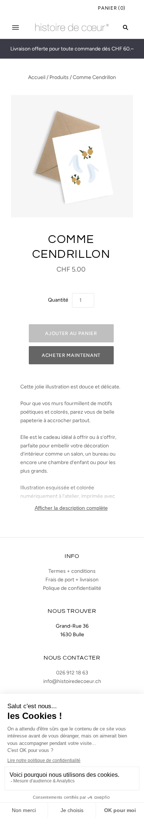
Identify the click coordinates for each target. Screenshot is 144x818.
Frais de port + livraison (72, 579)
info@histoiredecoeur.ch (72, 681)
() (112, 8)
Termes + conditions (72, 571)
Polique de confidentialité (72, 588)
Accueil (36, 77)
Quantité (58, 300)
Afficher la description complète (71, 508)
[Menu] (15, 27)
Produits (59, 77)
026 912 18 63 (72, 673)
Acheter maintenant (71, 355)
